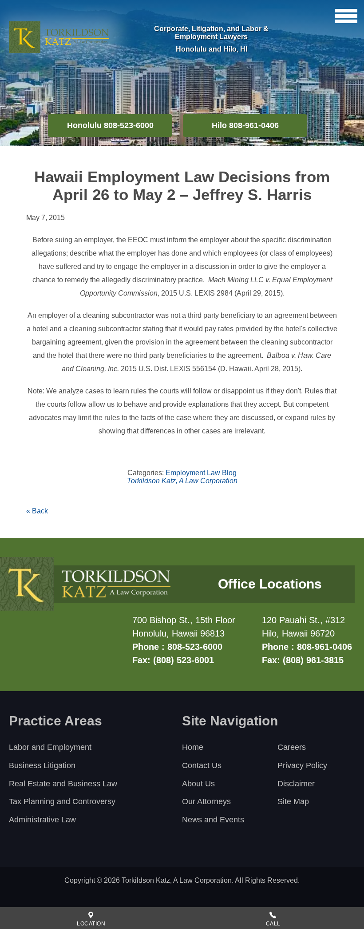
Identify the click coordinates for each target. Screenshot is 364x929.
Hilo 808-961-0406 (245, 125)
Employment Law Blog (201, 473)
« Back (37, 511)
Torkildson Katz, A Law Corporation (182, 481)
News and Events (213, 819)
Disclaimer (296, 783)
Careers (291, 747)
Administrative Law (42, 819)
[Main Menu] (346, 16)
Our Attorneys (206, 801)
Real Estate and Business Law (63, 783)
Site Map (293, 801)
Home (192, 747)
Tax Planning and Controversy (62, 801)
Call (273, 924)
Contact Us (202, 765)
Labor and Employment (50, 747)
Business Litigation (42, 765)
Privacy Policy (302, 765)
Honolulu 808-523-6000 (110, 125)
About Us (198, 783)
